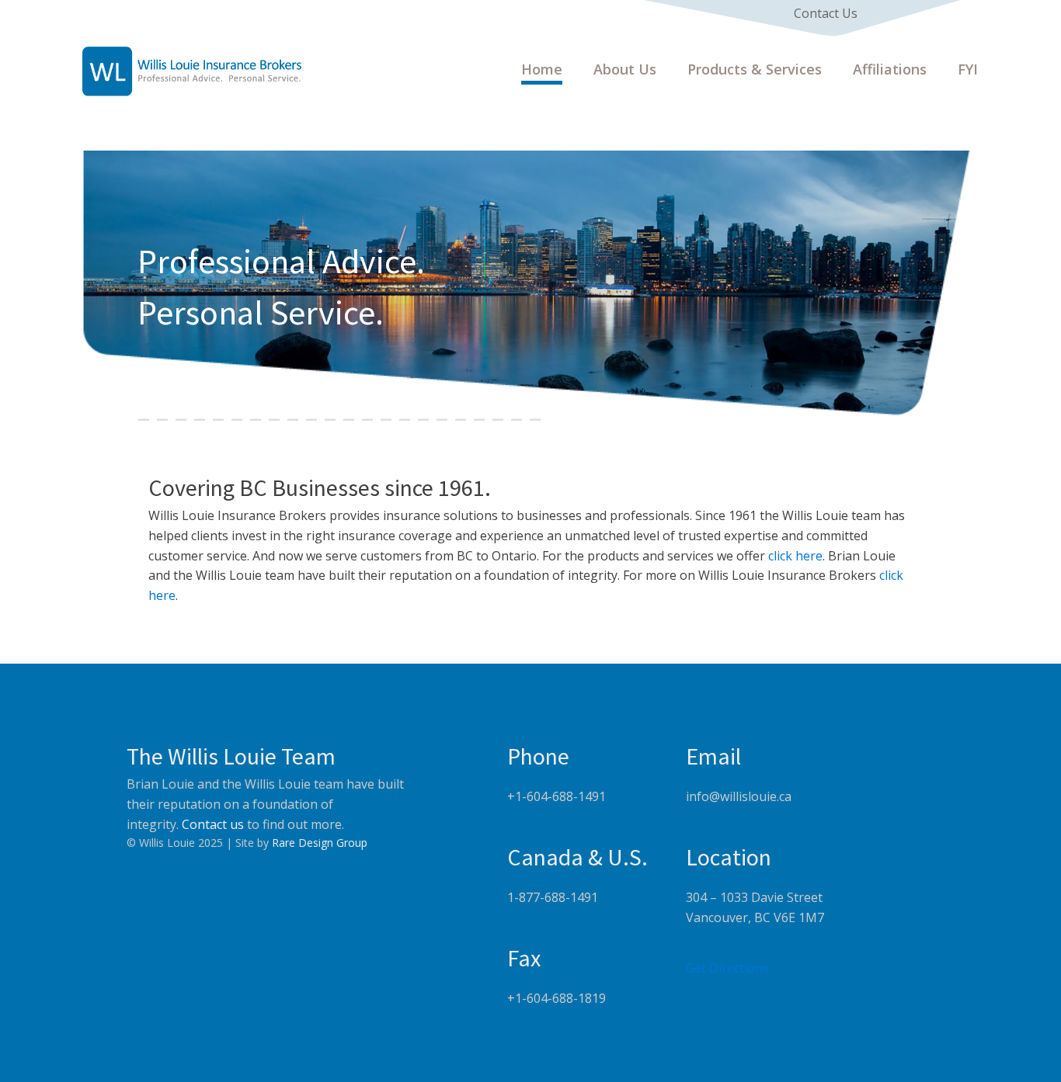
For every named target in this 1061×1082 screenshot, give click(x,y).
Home (541, 69)
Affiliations (890, 69)
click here (794, 555)
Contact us (213, 824)
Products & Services (754, 69)
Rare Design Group (319, 842)
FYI (968, 69)
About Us (624, 69)
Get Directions (727, 967)
